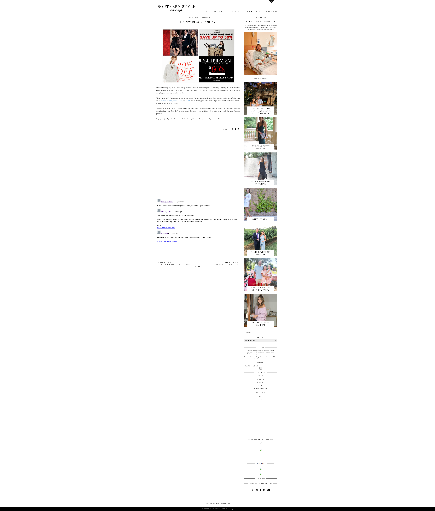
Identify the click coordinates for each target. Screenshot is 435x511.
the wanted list (260, 389)
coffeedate (260, 392)
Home (207, 11)
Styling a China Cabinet (260, 323)
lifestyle (260, 379)
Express (163, 101)
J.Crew (180, 101)
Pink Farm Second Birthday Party (261, 288)
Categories (219, 11)
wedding (260, 382)
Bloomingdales (172, 101)
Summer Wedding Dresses (260, 253)
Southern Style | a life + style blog (220, 503)
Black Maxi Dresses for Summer (260, 182)
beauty (261, 385)
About (259, 11)
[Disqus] (198, 165)
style (260, 376)
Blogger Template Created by (217, 509)
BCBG (188, 101)
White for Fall (260, 219)
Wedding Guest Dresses (260, 147)
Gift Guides (236, 11)
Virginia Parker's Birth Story (260, 21)
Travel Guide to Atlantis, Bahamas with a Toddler (260, 111)
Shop (248, 11)
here (255, 359)
